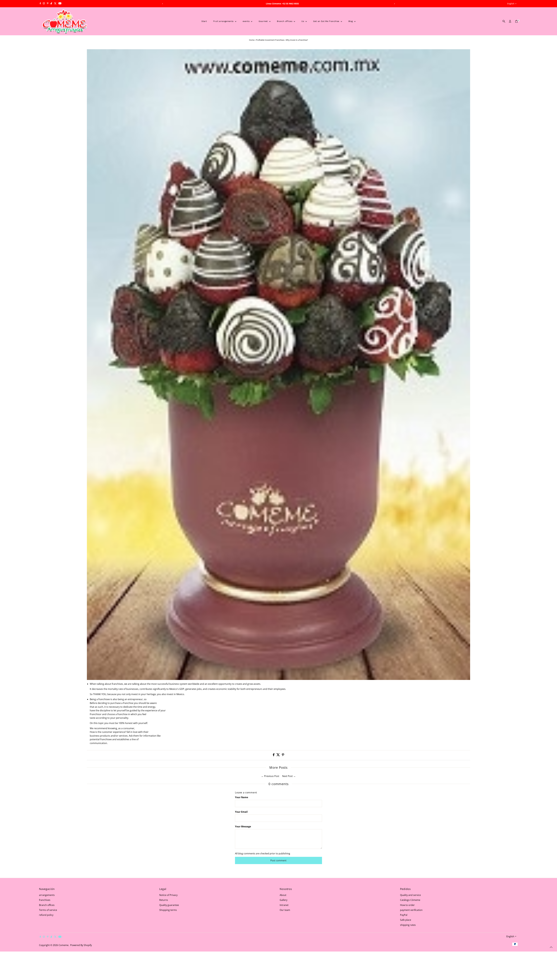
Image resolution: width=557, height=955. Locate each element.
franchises (44, 900)
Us (303, 21)
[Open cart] (516, 21)
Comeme (63, 945)
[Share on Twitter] (278, 755)
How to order (407, 905)
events (246, 21)
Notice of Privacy (168, 895)
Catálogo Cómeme (410, 900)
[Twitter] (55, 3)
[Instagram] (44, 3)
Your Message (243, 826)
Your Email (241, 811)
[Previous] (162, 3)
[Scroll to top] (551, 947)
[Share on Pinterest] (283, 755)
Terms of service (48, 910)
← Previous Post (270, 776)
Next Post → (289, 776)
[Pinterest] (47, 3)
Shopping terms (168, 910)
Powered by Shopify (81, 945)
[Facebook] (40, 3)
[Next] (394, 3)
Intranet (284, 905)
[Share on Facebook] (274, 755)
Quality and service (410, 895)
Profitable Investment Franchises (270, 40)
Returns (163, 900)
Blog (350, 21)
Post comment (278, 860)
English (510, 3)
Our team (285, 910)
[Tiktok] (51, 3)
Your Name (241, 797)
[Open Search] (504, 21)
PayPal (403, 915)
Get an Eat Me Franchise (326, 21)
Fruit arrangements (223, 21)
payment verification (411, 910)
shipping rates (408, 925)
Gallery (283, 900)
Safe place (405, 919)
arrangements (47, 895)
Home (251, 40)
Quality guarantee (169, 905)
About (283, 895)
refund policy (46, 915)
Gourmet (263, 21)
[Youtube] (60, 3)
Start (204, 21)
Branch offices (285, 21)
